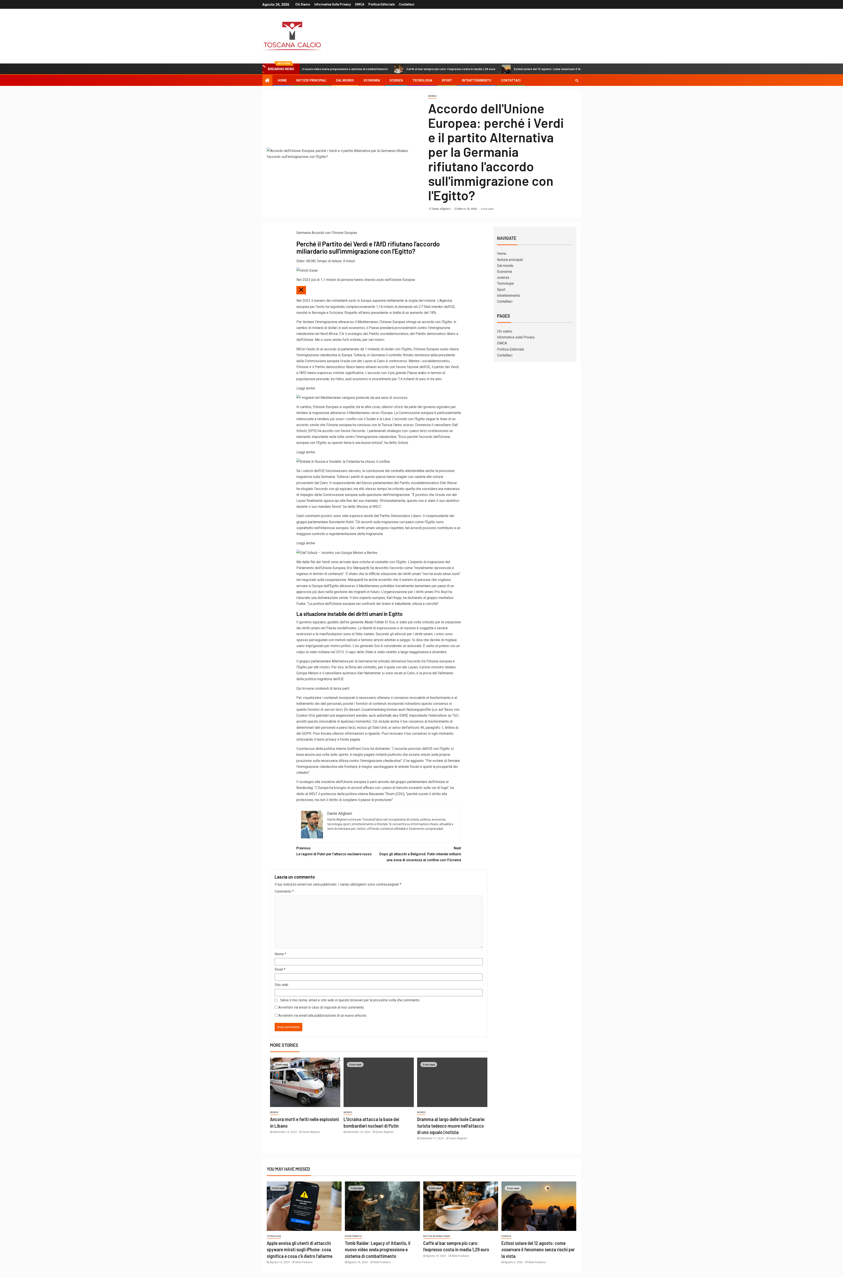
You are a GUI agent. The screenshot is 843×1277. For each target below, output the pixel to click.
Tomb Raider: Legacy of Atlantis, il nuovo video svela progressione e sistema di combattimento (377, 1249)
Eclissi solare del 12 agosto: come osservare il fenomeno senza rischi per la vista (495, 69)
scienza (396, 80)
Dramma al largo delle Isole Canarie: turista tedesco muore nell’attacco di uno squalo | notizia (451, 1125)
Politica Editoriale (381, 4)
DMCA (359, 4)
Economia (372, 80)
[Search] (577, 80)
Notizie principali (311, 80)
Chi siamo (302, 4)
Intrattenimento (476, 80)
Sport (447, 80)
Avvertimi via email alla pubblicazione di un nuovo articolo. (322, 1015)
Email (280, 969)
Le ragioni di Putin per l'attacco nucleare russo (334, 851)
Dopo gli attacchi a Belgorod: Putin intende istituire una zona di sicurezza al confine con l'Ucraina (420, 854)
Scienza (506, 1236)
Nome (280, 954)
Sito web (281, 985)
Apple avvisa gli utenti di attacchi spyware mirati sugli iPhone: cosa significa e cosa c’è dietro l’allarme (299, 1249)
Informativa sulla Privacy (332, 4)
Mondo (432, 96)
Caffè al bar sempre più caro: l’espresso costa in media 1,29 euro (376, 69)
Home (282, 80)
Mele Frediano (303, 1262)
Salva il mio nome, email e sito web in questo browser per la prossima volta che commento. (350, 1000)
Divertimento (353, 1236)
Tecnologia (422, 80)
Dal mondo (345, 80)
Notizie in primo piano (436, 1236)
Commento (284, 891)
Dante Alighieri (441, 208)
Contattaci (406, 4)
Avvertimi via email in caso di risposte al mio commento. (321, 1007)
